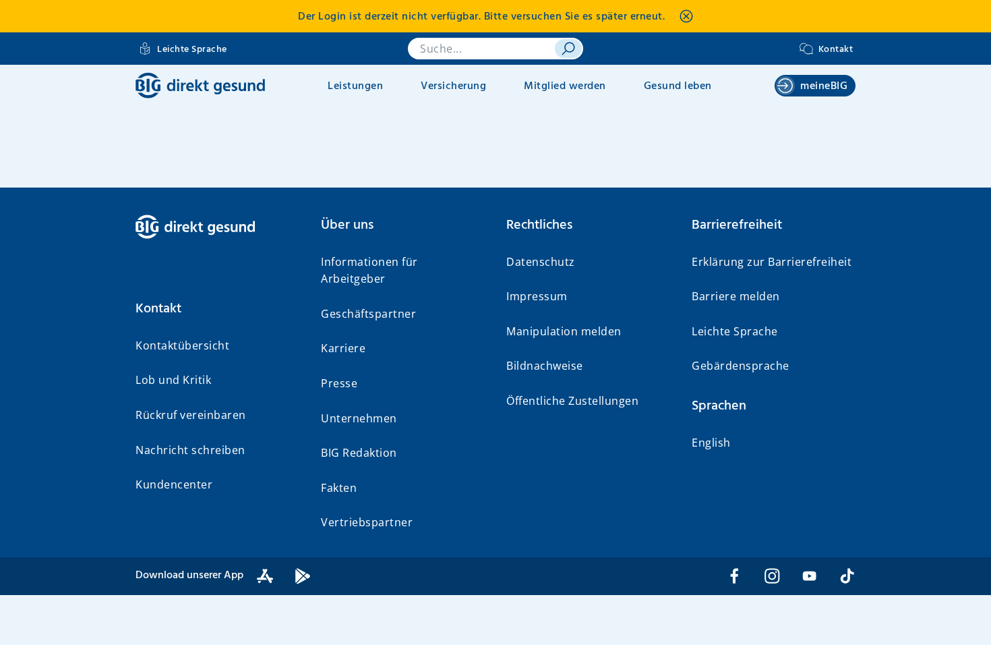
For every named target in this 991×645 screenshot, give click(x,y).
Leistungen (355, 86)
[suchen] (568, 48)
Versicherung (453, 86)
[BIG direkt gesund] (200, 85)
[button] (217, 309)
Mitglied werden (565, 86)
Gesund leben (678, 86)
